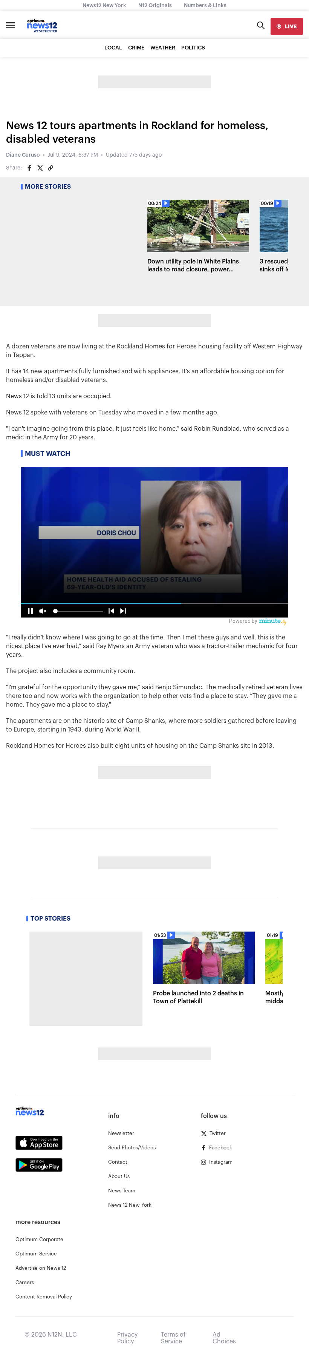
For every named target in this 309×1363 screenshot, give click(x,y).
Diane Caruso (23, 155)
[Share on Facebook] (29, 168)
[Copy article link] (50, 168)
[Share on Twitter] (40, 168)
